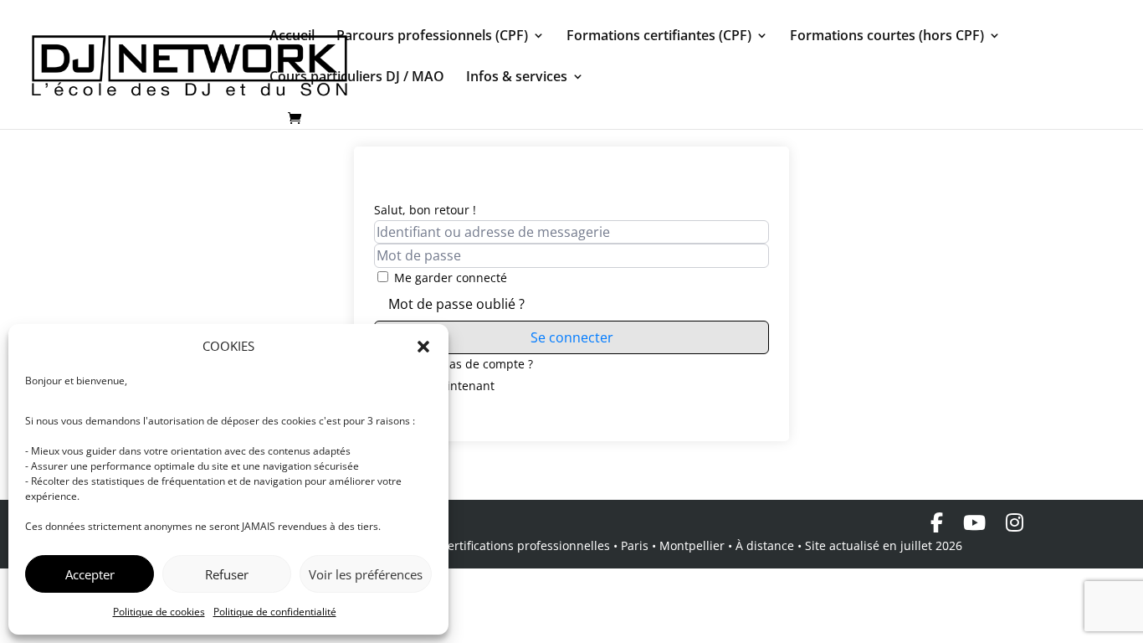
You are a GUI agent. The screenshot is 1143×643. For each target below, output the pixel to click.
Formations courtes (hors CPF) (887, 36)
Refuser (227, 574)
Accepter (90, 574)
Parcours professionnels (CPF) (432, 36)
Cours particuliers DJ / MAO (356, 77)
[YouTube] (974, 522)
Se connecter (571, 337)
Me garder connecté (450, 277)
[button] (423, 346)
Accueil (292, 36)
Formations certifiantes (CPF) (658, 36)
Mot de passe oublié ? (456, 304)
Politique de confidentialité (274, 611)
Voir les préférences (366, 574)
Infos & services (516, 77)
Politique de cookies (159, 611)
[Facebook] (936, 522)
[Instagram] (1014, 522)
